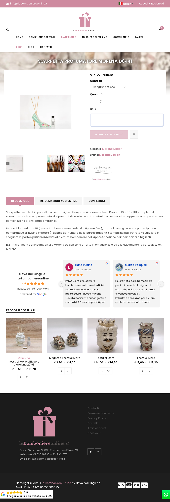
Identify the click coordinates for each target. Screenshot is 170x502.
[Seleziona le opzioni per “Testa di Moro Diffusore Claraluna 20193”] (20, 377)
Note (93, 109)
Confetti (96, 81)
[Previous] (61, 284)
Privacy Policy (96, 418)
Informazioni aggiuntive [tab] (58, 201)
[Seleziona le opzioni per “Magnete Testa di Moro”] (61, 371)
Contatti (93, 408)
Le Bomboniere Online (56, 483)
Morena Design (112, 149)
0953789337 (41, 454)
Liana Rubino (83, 265)
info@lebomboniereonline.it (28, 3)
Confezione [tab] (97, 201)
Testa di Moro (105, 358)
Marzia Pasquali (136, 265)
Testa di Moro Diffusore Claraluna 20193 (24, 363)
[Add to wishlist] (134, 134)
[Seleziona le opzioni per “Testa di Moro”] (102, 371)
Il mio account (97, 428)
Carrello (92, 423)
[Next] (161, 284)
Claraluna (24, 358)
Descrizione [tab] (20, 201)
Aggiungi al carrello (110, 134)
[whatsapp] (166, 494)
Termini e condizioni (100, 413)
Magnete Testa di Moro (64, 358)
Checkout (94, 433)
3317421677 (60, 454)
